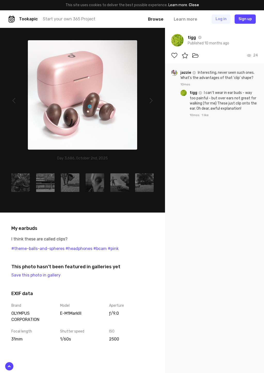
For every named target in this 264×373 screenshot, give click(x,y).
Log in (221, 19)
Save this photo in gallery (36, 275)
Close (194, 5)
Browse (155, 19)
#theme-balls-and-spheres (37, 248)
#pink (113, 248)
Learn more (177, 5)
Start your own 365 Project (69, 19)
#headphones (78, 248)
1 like (205, 115)
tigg (194, 93)
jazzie (186, 72)
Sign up (245, 19)
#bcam (100, 248)
